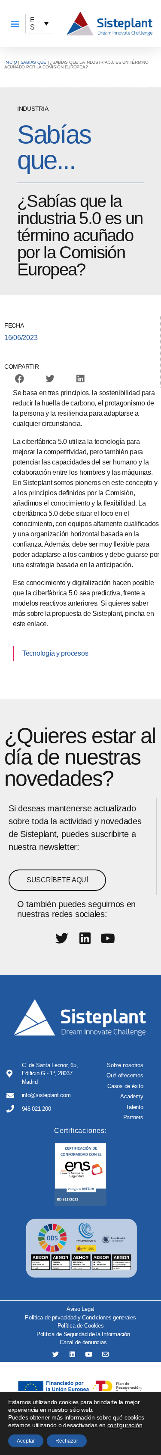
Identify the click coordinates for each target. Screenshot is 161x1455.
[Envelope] (105, 1354)
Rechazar (66, 1441)
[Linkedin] (72, 1354)
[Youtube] (88, 1354)
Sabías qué (33, 62)
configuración (125, 1425)
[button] (15, 24)
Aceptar (26, 1441)
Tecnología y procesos (55, 653)
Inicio (10, 62)
